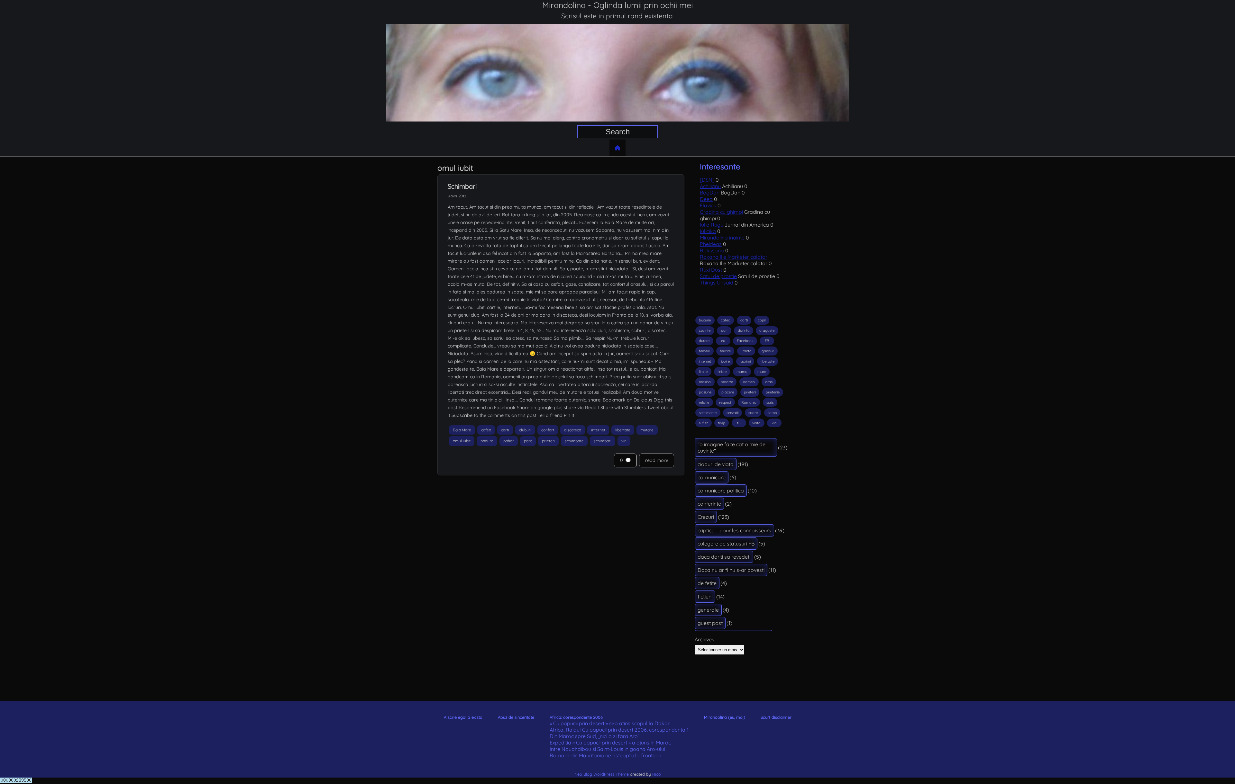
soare (753, 412)
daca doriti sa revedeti (724, 557)
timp (721, 423)
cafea (486, 430)
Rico (656, 774)
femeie (704, 351)
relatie (704, 402)
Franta (746, 351)
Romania (748, 402)
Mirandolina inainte (722, 237)
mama (741, 371)
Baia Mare (462, 430)
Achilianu (710, 186)
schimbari (602, 441)
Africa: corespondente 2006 (576, 717)
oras (769, 382)
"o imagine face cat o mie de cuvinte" (731, 447)
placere (727, 392)
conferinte (709, 503)
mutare (647, 430)
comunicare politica (721, 490)
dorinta (744, 330)
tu (738, 423)
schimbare (574, 441)
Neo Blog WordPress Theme (601, 774)
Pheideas (711, 244)
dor (724, 330)
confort (547, 430)
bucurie (705, 320)
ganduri (768, 351)
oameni (749, 382)
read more (656, 460)
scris (769, 402)
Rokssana (712, 250)
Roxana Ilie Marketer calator (733, 257)
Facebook (745, 340)
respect (725, 402)
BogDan (709, 192)
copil (762, 320)
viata (756, 423)
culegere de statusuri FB (726, 543)
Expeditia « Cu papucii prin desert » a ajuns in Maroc (610, 742)
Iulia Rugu (711, 224)
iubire (725, 361)
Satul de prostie (718, 276)
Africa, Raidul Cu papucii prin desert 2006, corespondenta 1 (619, 729)
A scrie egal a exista (463, 717)
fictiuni (705, 596)
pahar (508, 441)
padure (486, 441)
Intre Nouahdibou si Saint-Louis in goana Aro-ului (607, 749)
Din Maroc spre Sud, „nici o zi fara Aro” (595, 736)
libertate (622, 430)
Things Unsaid (716, 282)
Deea (706, 199)
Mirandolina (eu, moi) (724, 717)
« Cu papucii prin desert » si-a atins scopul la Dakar (610, 723)
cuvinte (704, 330)
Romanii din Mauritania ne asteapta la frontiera (606, 755)
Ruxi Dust (711, 269)
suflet (703, 423)
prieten (548, 441)
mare (761, 371)
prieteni (750, 392)
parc (528, 441)
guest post (710, 623)
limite (703, 371)
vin (624, 441)
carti (505, 430)
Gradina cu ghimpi (721, 212)
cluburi (525, 430)
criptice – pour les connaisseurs (734, 530)
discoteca (572, 430)
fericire (725, 351)
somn (772, 412)
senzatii (732, 412)
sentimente (708, 412)
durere (704, 340)
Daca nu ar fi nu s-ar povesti (731, 570)
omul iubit (462, 441)
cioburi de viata (716, 464)
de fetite (707, 583)
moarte (727, 382)
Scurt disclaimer (776, 717)
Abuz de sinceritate (516, 717)
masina (705, 382)
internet (598, 430)
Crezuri (706, 517)
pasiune (705, 392)
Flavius (708, 205)
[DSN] (707, 179)
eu (723, 340)
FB (767, 340)
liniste (722, 371)
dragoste (766, 330)
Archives (704, 639)
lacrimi (745, 361)
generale (708, 610)
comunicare (712, 477)
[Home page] (617, 148)
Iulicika (708, 231)
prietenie (773, 392)
